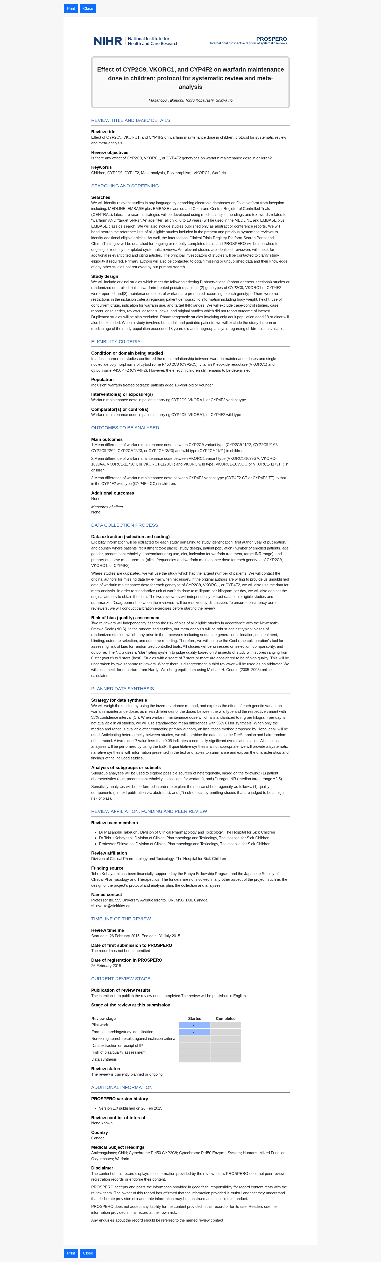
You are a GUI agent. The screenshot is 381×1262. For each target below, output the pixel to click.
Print (71, 8)
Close (88, 8)
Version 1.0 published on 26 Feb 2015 (130, 1108)
